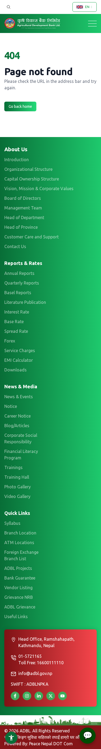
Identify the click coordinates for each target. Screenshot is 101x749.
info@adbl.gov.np (35, 673)
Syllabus (12, 523)
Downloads (15, 369)
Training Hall (16, 477)
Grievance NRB (18, 597)
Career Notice (17, 416)
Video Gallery (17, 496)
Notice (10, 406)
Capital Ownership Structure (31, 178)
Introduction (16, 159)
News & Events (18, 396)
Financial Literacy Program (21, 454)
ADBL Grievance (19, 606)
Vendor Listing (18, 587)
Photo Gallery (17, 486)
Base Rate (14, 321)
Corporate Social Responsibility (20, 438)
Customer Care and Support (31, 236)
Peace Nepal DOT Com (51, 743)
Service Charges (19, 350)
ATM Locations (19, 542)
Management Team (23, 207)
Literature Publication (25, 302)
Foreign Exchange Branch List (21, 555)
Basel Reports (17, 292)
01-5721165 (30, 656)
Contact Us (15, 246)
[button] (11, 738)
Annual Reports (19, 273)
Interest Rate (16, 311)
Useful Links (16, 616)
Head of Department (24, 217)
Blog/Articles (16, 425)
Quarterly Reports (21, 283)
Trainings (13, 467)
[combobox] (84, 7)
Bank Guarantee (19, 577)
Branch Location (20, 532)
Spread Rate (16, 331)
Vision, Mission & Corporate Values (39, 188)
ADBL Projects (18, 568)
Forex (9, 340)
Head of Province (21, 227)
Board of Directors (22, 198)
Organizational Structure (28, 169)
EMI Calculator (18, 360)
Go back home (20, 106)
